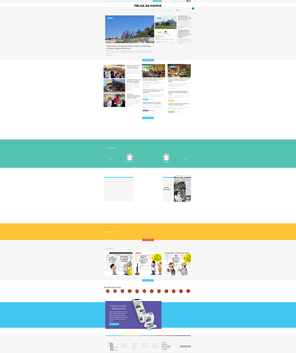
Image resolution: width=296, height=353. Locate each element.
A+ (182, 1)
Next (186, 159)
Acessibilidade (176, 1)
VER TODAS (148, 280)
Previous (110, 159)
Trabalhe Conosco (132, 1)
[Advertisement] (148, 133)
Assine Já (108, 1)
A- (184, 1)
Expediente (114, 1)
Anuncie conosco (122, 1)
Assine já (114, 324)
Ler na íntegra (109, 55)
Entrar (139, 1)
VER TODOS (148, 60)
